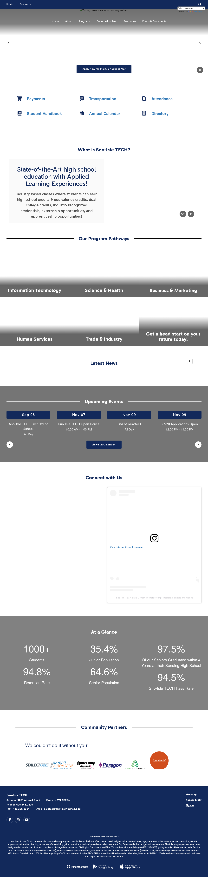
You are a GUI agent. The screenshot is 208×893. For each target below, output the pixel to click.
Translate (197, 11)
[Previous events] (9, 444)
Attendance (162, 98)
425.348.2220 (24, 804)
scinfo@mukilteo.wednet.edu (62, 808)
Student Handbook (44, 113)
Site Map (191, 794)
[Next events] (198, 444)
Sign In (190, 805)
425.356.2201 (21, 808)
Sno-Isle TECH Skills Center (130, 597)
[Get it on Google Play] (103, 866)
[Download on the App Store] (130, 866)
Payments (36, 98)
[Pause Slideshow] (190, 361)
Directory (160, 113)
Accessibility (194, 799)
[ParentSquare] (77, 866)
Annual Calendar (104, 113)
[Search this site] (200, 4)
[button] (26, 4)
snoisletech (154, 597)
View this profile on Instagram (126, 547)
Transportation (102, 98)
